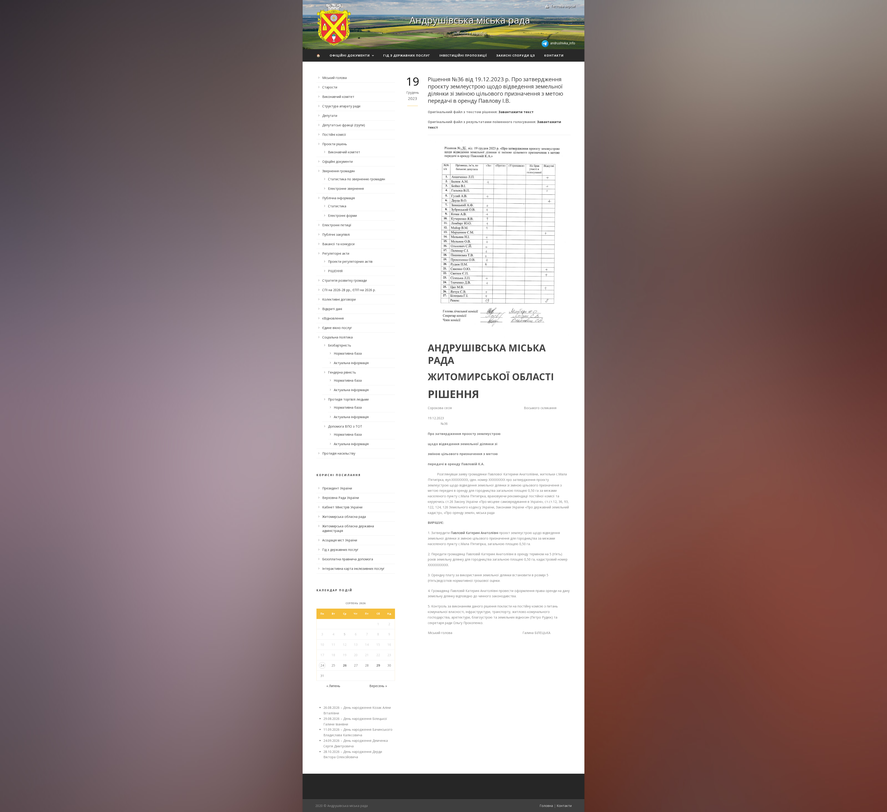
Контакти (554, 55)
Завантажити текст (516, 112)
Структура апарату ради (341, 106)
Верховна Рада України (340, 497)
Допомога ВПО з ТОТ (345, 426)
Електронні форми (342, 215)
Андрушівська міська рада (470, 19)
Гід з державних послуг (406, 55)
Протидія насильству (338, 453)
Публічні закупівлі (336, 234)
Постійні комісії (334, 134)
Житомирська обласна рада (344, 516)
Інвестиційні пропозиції (463, 55)
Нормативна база (348, 353)
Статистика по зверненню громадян (356, 179)
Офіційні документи (350, 55)
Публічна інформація (338, 198)
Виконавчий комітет (338, 96)
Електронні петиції (336, 225)
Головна (546, 805)
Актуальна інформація (351, 363)
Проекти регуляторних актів (350, 261)
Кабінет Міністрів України (342, 507)
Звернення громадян (338, 171)
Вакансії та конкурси (338, 244)
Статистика (337, 206)
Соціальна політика (337, 337)
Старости (329, 87)
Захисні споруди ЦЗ (515, 55)
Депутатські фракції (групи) (343, 125)
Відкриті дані (332, 309)
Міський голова (334, 77)
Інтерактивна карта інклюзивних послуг (353, 568)
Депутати (329, 115)
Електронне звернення (346, 188)
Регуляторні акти (335, 253)
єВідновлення (333, 318)
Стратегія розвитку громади (344, 280)
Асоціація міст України (339, 540)
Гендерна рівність (342, 372)
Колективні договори (339, 299)
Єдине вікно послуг (337, 328)
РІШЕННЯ (335, 271)
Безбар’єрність (339, 345)
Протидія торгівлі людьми (348, 399)
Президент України (337, 488)
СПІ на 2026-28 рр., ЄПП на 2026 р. (349, 290)
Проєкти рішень (334, 144)
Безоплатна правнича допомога (347, 559)
